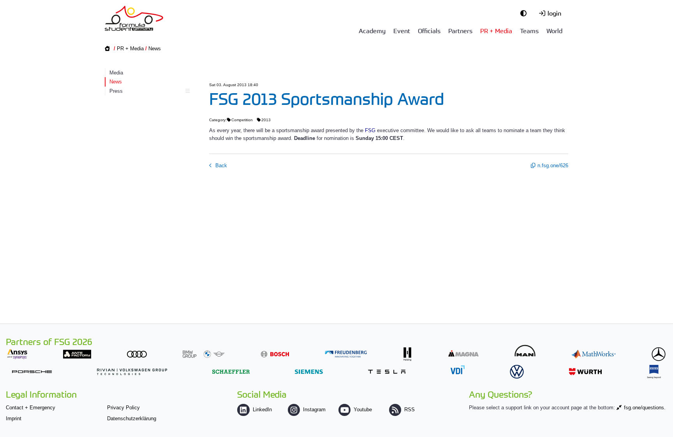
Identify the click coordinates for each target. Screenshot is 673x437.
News (154, 48)
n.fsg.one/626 (552, 165)
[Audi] (137, 354)
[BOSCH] (275, 354)
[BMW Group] (204, 354)
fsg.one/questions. (645, 407)
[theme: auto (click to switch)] (525, 13)
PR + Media (496, 30)
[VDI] (458, 370)
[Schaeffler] (231, 372)
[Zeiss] (654, 372)
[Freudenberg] (346, 354)
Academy (372, 30)
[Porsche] (32, 372)
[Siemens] (309, 372)
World (554, 30)
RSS (409, 409)
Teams (529, 30)
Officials (429, 30)
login (554, 13)
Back (220, 165)
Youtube (363, 409)
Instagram (314, 409)
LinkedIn (262, 409)
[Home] (134, 18)
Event (401, 30)
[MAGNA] (463, 353)
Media (116, 73)
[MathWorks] (593, 354)
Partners (460, 30)
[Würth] (585, 372)
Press (116, 91)
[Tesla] (386, 372)
